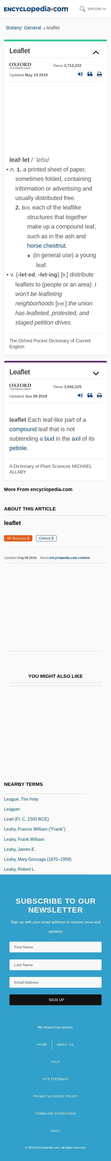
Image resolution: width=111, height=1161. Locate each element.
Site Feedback (55, 1079)
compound (23, 429)
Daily (55, 1130)
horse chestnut (46, 245)
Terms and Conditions (55, 1113)
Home (42, 1044)
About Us (65, 1044)
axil (76, 438)
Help (55, 1061)
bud (49, 438)
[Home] (36, 8)
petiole (18, 448)
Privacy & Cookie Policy (55, 1096)
